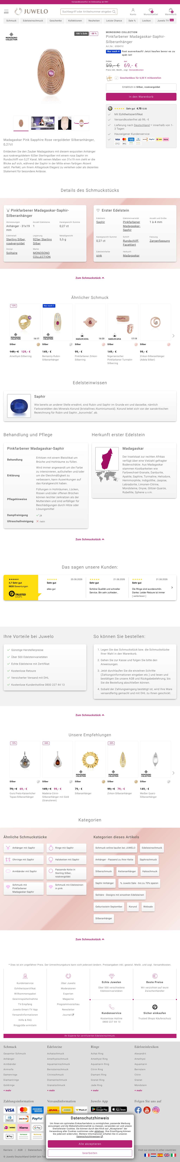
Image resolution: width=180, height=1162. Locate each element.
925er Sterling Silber (42, 241)
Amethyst (140, 1059)
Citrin (138, 1074)
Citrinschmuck (55, 1074)
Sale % (132, 20)
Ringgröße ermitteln (25, 1025)
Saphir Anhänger (104, 883)
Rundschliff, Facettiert (131, 243)
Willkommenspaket (25, 994)
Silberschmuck (103, 871)
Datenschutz (35, 1150)
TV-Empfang (25, 1004)
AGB (20, 1150)
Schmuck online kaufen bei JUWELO (115, 848)
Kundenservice (25, 983)
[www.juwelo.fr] (147, 1155)
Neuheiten (94, 20)
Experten (68, 994)
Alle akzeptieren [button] (90, 1144)
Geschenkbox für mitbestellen (140, 78)
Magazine (68, 999)
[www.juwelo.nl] (153, 1155)
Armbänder (10, 1064)
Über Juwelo (68, 983)
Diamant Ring (98, 1074)
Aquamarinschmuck (58, 1064)
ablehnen (99, 1131)
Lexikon (146, 20)
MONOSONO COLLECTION (42, 255)
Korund (133, 906)
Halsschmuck (149, 871)
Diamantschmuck (57, 1080)
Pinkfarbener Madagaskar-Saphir (131, 226)
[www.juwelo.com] (166, 1155)
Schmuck (11, 20)
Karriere (8, 1150)
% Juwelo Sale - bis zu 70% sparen (139, 883)
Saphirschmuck (148, 859)
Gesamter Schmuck (15, 1053)
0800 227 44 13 (112, 1022)
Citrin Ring (97, 1069)
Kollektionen (75, 20)
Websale (148, 906)
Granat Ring (97, 1080)
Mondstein (141, 1085)
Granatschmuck (56, 1085)
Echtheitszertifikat (25, 988)
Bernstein (140, 1069)
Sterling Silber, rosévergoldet (16, 241)
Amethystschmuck (58, 1059)
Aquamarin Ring (100, 1064)
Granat (138, 1080)
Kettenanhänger (127, 871)
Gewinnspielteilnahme (25, 999)
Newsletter (68, 1009)
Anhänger (9, 1059)
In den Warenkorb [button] (141, 97)
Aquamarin (141, 1064)
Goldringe (9, 1085)
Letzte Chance (114, 20)
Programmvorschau (68, 1004)
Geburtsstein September (108, 906)
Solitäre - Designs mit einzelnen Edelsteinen (119, 895)
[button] (6, 11)
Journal (66, 1015)
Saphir (100, 222)
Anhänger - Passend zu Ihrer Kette (114, 859)
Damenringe (10, 1074)
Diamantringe (11, 1080)
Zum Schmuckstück (88, 278)
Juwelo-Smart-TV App (25, 1009)
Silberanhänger (103, 918)
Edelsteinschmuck (33, 20)
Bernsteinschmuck (58, 1069)
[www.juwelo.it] (173, 1155)
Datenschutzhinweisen (88, 1136)
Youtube (146, 1110)
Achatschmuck (55, 1053)
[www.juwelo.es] (160, 1155)
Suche (114, 12)
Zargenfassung (160, 241)
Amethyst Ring (99, 1059)
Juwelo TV (165, 20)
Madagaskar (131, 256)
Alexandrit (140, 1053)
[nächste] (173, 335)
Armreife (9, 1069)
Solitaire (11, 253)
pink (99, 256)
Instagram (155, 1110)
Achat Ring (97, 1053)
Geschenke (56, 20)
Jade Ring (96, 1085)
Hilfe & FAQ (25, 1020)
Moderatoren (68, 988)
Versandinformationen (25, 1015)
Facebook (138, 1110)
